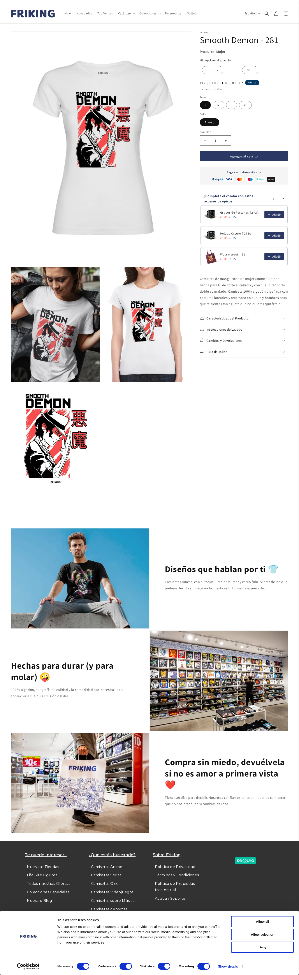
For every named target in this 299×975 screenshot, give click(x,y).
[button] (126, 13)
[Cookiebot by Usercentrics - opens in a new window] (28, 966)
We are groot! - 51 (232, 254)
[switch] (126, 966)
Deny (262, 947)
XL (245, 105)
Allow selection (262, 934)
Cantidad (205, 132)
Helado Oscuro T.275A (235, 233)
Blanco (209, 122)
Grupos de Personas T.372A (239, 212)
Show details (228, 966)
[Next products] (283, 199)
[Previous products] (273, 199)
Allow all (262, 921)
